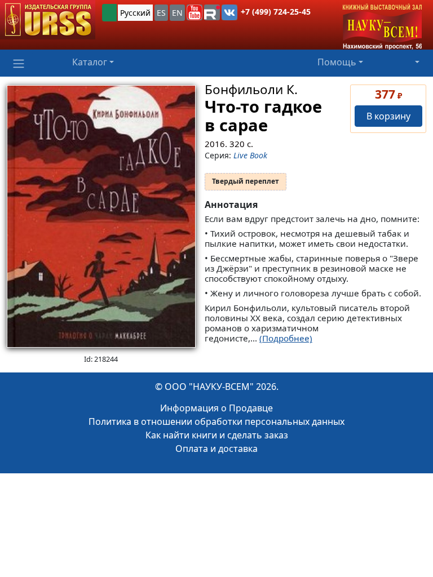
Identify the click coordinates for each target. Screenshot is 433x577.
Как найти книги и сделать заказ (216, 435)
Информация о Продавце (216, 408)
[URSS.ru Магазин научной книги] (47, 19)
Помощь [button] (336, 62)
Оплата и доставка (216, 448)
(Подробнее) (285, 338)
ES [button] (161, 12)
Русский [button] (135, 12)
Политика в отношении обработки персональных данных (216, 421)
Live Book (250, 155)
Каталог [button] (89, 62)
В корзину (388, 116)
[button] (194, 12)
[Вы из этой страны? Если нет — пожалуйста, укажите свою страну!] (109, 12)
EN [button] (177, 12)
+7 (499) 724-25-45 (276, 11)
